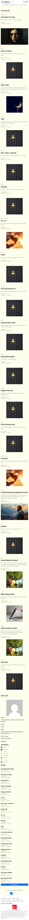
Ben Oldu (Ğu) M (5, 780)
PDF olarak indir (15, 884)
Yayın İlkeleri (3, 901)
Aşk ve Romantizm (4, 218)
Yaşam (2, 558)
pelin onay (5, 747)
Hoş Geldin (4, 458)
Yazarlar (10, 898)
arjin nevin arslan (4, 22)
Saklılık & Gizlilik (19, 900)
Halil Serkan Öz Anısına (8, 17)
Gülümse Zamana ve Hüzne (9, 628)
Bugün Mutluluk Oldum (7, 594)
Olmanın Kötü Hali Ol (6, 792)
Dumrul (3, 255)
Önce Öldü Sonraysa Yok (8, 289)
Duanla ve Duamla (6, 51)
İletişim (18, 898)
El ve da (3, 797)
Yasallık (13, 900)
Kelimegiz (4, 187)
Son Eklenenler (4, 898)
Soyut (2, 592)
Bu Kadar (3, 526)
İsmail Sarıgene (6, 753)
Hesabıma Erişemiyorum (6, 900)
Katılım (13, 898)
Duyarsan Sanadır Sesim (8, 323)
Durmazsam (4, 662)
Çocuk (2, 490)
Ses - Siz (3, 221)
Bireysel (2, 48)
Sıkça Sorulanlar (16, 901)
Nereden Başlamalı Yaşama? (9, 560)
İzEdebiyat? (9, 901)
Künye (22, 901)
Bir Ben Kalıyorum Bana (8, 424)
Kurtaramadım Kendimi (8, 357)
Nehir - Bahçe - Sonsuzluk (8, 153)
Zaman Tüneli (5, 85)
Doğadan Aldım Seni (7, 390)
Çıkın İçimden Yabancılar (6, 872)
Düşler (2, 82)
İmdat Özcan (5, 762)
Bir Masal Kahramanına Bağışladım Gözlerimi (14, 492)
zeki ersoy (5, 759)
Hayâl (2, 119)
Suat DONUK (5, 757)
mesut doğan (5, 755)
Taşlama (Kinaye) (4, 14)
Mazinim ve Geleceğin (6, 786)
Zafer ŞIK (5, 751)
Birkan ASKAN (5, 749)
